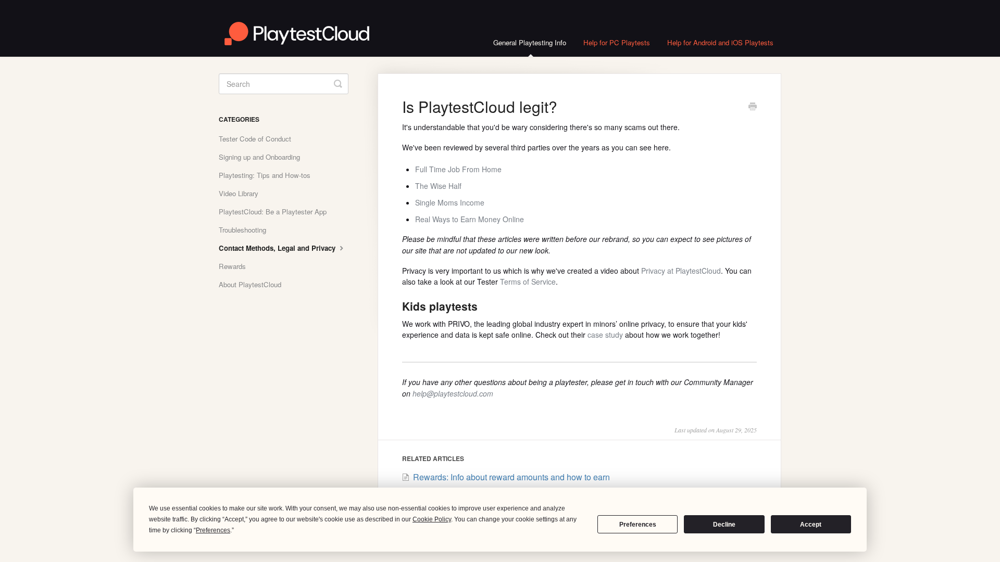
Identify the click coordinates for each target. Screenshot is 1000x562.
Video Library (238, 193)
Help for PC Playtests (616, 42)
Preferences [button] (213, 530)
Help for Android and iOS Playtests (720, 42)
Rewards (232, 266)
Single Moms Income (449, 202)
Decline (724, 524)
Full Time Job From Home (458, 169)
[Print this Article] (752, 107)
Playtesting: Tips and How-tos (264, 175)
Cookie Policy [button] (432, 519)
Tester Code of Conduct (255, 139)
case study (605, 334)
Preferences (637, 524)
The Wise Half (438, 186)
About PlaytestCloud (250, 284)
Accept (810, 524)
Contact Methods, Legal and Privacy (278, 248)
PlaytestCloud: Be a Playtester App (273, 211)
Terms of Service (528, 281)
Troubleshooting (242, 230)
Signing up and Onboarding (259, 157)
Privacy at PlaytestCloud (681, 270)
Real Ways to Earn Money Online (469, 219)
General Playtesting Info (529, 42)
